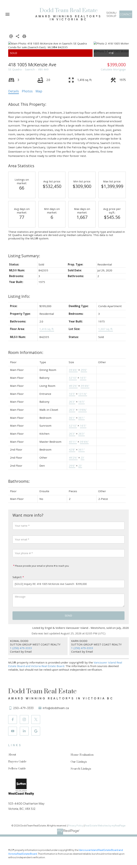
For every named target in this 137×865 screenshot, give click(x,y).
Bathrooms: (19, 481)
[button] (111, 14)
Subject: (17, 577)
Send (68, 615)
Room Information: (25, 352)
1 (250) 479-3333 (21, 648)
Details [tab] (13, 91)
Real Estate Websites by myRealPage (105, 825)
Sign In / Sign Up (111, 14)
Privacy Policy (75, 825)
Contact (126, 14)
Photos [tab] (27, 91)
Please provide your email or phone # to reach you (41, 565)
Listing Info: (19, 296)
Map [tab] (38, 91)
